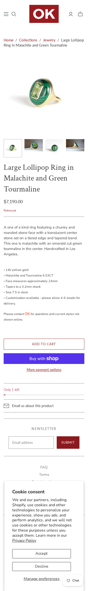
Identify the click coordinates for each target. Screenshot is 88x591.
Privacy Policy (24, 540)
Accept (41, 553)
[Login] (70, 14)
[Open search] (13, 14)
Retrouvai (10, 210)
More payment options (44, 370)
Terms (44, 474)
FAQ (44, 467)
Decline (41, 566)
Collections (28, 40)
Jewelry (49, 40)
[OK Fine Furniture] (44, 13)
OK (27, 313)
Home (8, 40)
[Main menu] (6, 14)
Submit (68, 442)
